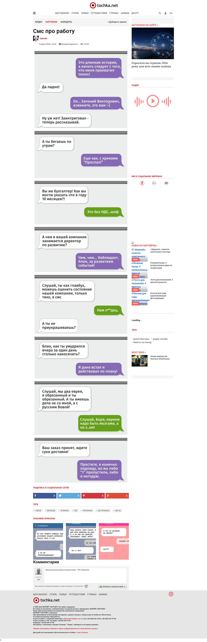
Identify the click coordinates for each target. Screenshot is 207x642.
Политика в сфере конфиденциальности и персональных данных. (74, 628)
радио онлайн (160, 339)
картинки (51, 510)
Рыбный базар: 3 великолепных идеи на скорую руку (161, 265)
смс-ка (118, 510)
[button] (165, 13)
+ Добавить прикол (117, 22)
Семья (85, 13)
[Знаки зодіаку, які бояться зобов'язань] (140, 361)
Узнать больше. (82, 632)
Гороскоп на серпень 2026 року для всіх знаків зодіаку (151, 64)
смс (75, 510)
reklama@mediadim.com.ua (73, 619)
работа (38, 510)
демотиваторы (141, 339)
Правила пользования (41, 628)
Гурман (113, 13)
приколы (65, 510)
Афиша (125, 13)
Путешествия (99, 13)
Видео (38, 22)
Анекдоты (66, 22)
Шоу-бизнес (62, 13)
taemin (43, 38)
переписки (87, 510)
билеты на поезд (142, 342)
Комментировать (69, 44)
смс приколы (103, 510)
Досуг (135, 13)
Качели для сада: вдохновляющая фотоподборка (158, 295)
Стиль (75, 13)
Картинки (51, 22)
